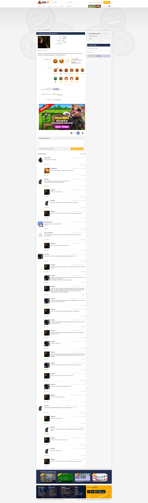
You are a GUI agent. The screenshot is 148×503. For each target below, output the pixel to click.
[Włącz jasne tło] (107, 6)
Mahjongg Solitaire (41, 495)
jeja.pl (39, 30)
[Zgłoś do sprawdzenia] (82, 133)
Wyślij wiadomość (93, 36)
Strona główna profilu (94, 33)
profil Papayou (46, 30)
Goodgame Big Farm (53, 495)
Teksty (39, 490)
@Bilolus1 (52, 191)
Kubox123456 (48, 222)
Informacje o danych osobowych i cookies (79, 494)
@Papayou (52, 202)
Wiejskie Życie (52, 491)
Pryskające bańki (41, 493)
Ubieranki (69, 6)
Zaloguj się (93, 2)
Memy (49, 6)
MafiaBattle (51, 490)
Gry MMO (51, 487)
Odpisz (83, 164)
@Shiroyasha (53, 170)
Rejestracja (64, 489)
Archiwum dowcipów (41, 492)
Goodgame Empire (52, 493)
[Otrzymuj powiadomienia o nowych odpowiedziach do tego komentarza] (84, 168)
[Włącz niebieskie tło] (109, 6)
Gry (44, 6)
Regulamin (77, 491)
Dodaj (107, 2)
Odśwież (81, 153)
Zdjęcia (90, 38)
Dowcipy (62, 6)
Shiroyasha (47, 157)
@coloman (52, 266)
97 (54, 94)
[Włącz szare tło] (108, 6)
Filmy (55, 6)
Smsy (39, 491)
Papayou (52, 190)
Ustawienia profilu (65, 493)
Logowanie (64, 491)
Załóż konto (99, 2)
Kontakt (79, 499)
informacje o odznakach (68, 84)
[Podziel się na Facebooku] (78, 133)
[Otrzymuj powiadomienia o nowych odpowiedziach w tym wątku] (84, 157)
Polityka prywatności (78, 492)
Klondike (50, 492)
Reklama (76, 490)
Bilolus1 (46, 179)
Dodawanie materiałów (66, 492)
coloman (46, 254)
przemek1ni (53, 168)
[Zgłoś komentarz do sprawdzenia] (82, 157)
